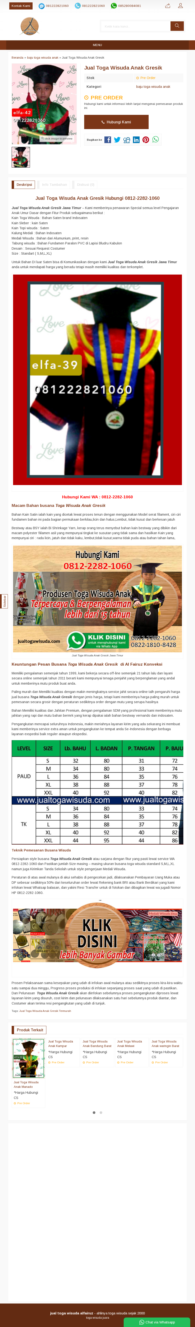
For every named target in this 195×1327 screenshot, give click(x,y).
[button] (177, 26)
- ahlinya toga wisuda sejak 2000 (97, 1313)
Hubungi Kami (118, 122)
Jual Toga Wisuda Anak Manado (26, 1084)
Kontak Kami (21, 6)
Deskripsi (24, 185)
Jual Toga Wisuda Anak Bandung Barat (97, 1084)
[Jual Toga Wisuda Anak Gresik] (97, 935)
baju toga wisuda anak (153, 87)
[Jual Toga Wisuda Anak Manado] (28, 1058)
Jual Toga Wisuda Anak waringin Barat (165, 1084)
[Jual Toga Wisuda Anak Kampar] (62, 1058)
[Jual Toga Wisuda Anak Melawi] (131, 1058)
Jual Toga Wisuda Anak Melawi (129, 1084)
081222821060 (57, 6)
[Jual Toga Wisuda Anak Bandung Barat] (97, 1058)
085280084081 (129, 6)
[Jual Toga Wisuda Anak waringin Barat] (166, 1058)
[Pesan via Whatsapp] (167, 6)
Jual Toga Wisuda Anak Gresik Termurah (45, 1010)
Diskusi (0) (85, 185)
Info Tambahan (54, 185)
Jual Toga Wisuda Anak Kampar (60, 1084)
